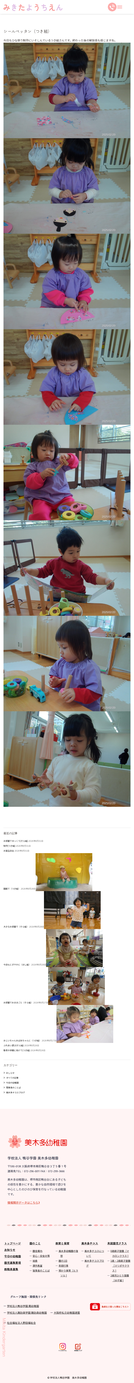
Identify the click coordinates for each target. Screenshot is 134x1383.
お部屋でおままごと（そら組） (18, 1002)
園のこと (35, 1243)
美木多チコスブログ (15, 1092)
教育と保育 (62, 1243)
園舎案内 (37, 1251)
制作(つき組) (9, 845)
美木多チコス (89, 1243)
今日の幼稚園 (12, 1082)
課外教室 (37, 1265)
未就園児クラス (117, 1243)
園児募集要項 (12, 1263)
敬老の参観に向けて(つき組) (16, 1050)
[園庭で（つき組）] (64, 888)
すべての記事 (12, 1077)
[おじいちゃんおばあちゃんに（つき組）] (85, 1040)
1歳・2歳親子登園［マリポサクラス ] (120, 1265)
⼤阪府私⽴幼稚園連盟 (67, 1312)
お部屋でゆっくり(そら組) (15, 840)
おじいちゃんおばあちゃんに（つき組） (22, 1040)
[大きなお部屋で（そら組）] (72, 926)
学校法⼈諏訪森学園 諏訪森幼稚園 (27, 1312)
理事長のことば (13, 1087)
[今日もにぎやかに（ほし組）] (74, 964)
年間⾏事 (63, 1265)
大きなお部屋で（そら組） (16, 926)
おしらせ (10, 1072)
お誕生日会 (8, 850)
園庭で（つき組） (11, 888)
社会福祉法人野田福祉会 (21, 1323)
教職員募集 (11, 1269)
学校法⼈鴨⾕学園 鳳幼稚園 (23, 1306)
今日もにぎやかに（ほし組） (17, 964)
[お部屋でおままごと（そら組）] (76, 1002)
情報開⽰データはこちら (23, 1202)
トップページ (12, 1243)
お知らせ (9, 1250)
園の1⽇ (63, 1260)
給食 (35, 1260)
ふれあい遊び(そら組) (13, 1045)
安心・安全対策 (41, 1256)
